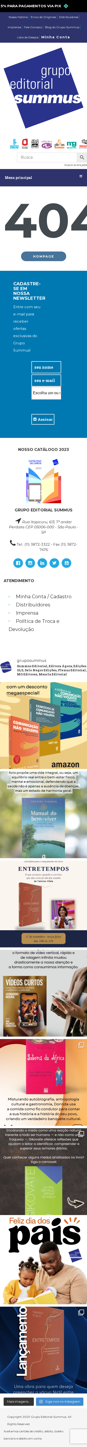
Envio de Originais (43, 17)
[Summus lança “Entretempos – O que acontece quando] (43, 1350)
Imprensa (14, 27)
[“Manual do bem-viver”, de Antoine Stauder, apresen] (43, 814)
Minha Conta (55, 37)
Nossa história (18, 17)
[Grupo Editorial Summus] (43, 88)
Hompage (43, 256)
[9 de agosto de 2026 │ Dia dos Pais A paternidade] (43, 1260)
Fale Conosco (33, 27)
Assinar (45, 419)
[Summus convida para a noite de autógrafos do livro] (43, 904)
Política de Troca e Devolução (33, 625)
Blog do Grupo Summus (62, 27)
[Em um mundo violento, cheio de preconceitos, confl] (43, 725)
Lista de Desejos (27, 37)
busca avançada (76, 165)
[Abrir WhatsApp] (75, 1434)
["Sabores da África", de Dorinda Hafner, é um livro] (43, 1082)
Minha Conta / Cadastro (44, 596)
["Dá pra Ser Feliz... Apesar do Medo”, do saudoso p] (43, 1171)
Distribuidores (68, 17)
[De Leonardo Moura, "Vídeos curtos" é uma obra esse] (43, 993)
